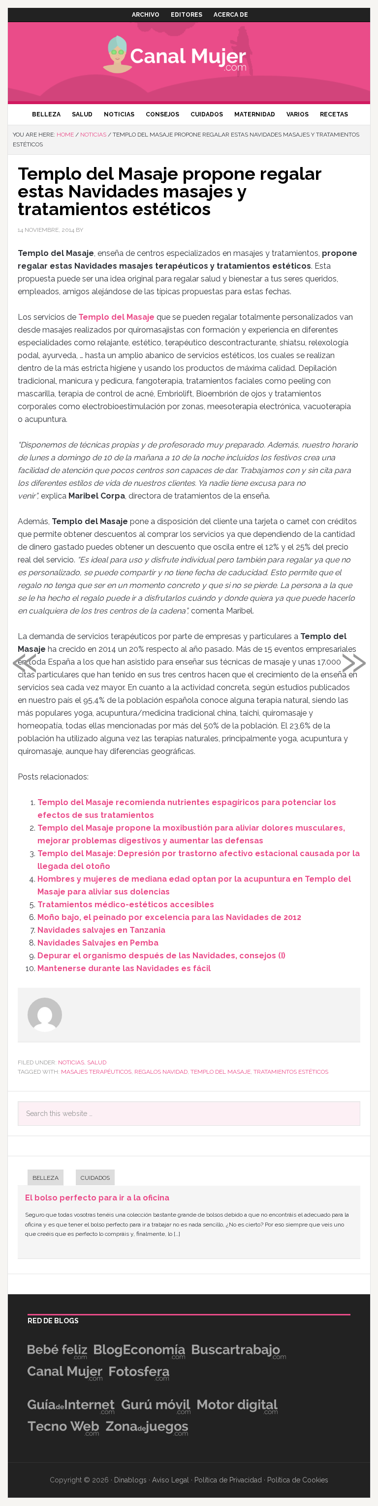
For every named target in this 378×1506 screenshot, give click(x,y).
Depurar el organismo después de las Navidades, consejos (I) (161, 955)
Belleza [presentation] (45, 1177)
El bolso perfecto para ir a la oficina (97, 1197)
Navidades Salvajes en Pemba (97, 943)
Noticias (71, 1062)
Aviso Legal (170, 1480)
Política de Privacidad (228, 1480)
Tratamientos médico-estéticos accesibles (125, 904)
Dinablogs (130, 1480)
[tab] (40, 1178)
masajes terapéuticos (96, 1071)
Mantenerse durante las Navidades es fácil (124, 968)
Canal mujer (189, 56)
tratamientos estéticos (290, 1071)
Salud (96, 1062)
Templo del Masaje (116, 317)
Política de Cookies (297, 1480)
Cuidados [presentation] (95, 1177)
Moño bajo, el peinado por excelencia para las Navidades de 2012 (169, 917)
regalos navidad (161, 1071)
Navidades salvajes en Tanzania (101, 930)
